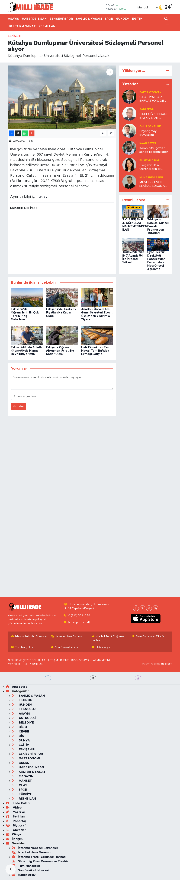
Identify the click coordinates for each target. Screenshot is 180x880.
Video (17, 807)
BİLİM (22, 726)
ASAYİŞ (13, 18)
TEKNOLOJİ (27, 709)
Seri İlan (18, 816)
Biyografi (19, 825)
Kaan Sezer (147, 143)
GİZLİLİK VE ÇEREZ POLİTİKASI (27, 660)
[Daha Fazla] (31, 133)
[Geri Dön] (10, 869)
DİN (21, 735)
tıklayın (45, 196)
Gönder (18, 406)
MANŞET (25, 780)
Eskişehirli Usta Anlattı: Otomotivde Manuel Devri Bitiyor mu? (27, 350)
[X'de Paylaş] (18, 133)
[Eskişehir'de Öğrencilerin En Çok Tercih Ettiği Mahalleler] (27, 297)
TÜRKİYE (25, 794)
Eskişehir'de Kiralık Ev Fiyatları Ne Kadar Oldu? (61, 312)
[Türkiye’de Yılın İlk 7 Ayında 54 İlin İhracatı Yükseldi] (133, 244)
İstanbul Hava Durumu (69, 636)
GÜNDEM (122, 18)
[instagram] (138, 678)
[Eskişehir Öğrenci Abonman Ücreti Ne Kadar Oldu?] (62, 335)
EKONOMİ (25, 700)
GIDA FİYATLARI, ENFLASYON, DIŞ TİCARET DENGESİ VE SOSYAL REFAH (153, 99)
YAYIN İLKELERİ (17, 664)
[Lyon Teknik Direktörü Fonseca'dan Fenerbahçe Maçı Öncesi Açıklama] (158, 244)
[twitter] (93, 678)
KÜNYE (64, 660)
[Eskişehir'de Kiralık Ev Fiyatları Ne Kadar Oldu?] (62, 297)
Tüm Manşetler (24, 647)
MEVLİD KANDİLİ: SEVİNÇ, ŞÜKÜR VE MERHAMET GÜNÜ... (154, 184)
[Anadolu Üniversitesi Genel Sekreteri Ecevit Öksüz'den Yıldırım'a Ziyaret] (97, 297)
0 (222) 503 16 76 (79, 615)
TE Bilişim (166, 663)
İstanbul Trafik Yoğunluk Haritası (108, 638)
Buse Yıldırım (149, 160)
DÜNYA (24, 740)
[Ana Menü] (166, 26)
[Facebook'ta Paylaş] (11, 133)
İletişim (17, 839)
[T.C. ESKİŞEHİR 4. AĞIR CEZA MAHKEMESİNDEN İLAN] (133, 211)
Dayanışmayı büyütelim (148, 133)
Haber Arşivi (103, 647)
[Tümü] (167, 70)
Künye (16, 834)
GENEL (23, 762)
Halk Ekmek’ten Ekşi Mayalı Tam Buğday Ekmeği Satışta (95, 350)
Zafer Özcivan (150, 92)
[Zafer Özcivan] (129, 96)
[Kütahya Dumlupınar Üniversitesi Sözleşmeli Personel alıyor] (62, 97)
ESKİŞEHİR (15, 35)
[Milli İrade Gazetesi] (30, 7)
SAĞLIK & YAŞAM (89, 18)
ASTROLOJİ (27, 718)
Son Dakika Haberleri (67, 647)
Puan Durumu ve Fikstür (150, 636)
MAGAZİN (25, 776)
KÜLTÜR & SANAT (22, 26)
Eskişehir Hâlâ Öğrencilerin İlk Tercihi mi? (150, 167)
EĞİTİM (137, 18)
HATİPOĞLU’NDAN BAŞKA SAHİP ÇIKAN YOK (153, 116)
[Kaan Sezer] (129, 147)
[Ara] (166, 19)
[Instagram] (149, 608)
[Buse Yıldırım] (129, 164)
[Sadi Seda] (129, 113)
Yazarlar (18, 812)
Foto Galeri (21, 803)
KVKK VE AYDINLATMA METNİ (90, 660)
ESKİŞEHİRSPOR (61, 18)
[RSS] (155, 608)
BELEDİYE (26, 722)
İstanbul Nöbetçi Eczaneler (31, 636)
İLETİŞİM (53, 660)
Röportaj (19, 821)
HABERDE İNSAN (34, 18)
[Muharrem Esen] (129, 181)
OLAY (22, 785)
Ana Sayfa (19, 686)
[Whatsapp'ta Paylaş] (25, 133)
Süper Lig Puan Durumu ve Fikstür (43, 861)
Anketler (19, 830)
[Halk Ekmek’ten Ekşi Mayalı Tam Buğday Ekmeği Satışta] (97, 335)
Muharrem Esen (151, 177)
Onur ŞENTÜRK (150, 126)
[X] (142, 608)
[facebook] (48, 678)
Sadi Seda (146, 109)
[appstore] (145, 618)
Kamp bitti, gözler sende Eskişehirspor (153, 150)
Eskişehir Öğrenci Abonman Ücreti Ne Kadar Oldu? (60, 350)
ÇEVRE (23, 731)
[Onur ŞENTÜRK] (129, 130)
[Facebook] (136, 608)
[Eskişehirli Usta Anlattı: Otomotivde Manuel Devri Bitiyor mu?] (27, 335)
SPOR (109, 18)
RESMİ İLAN (47, 26)
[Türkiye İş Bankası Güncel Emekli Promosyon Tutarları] (158, 211)
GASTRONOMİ (29, 758)
